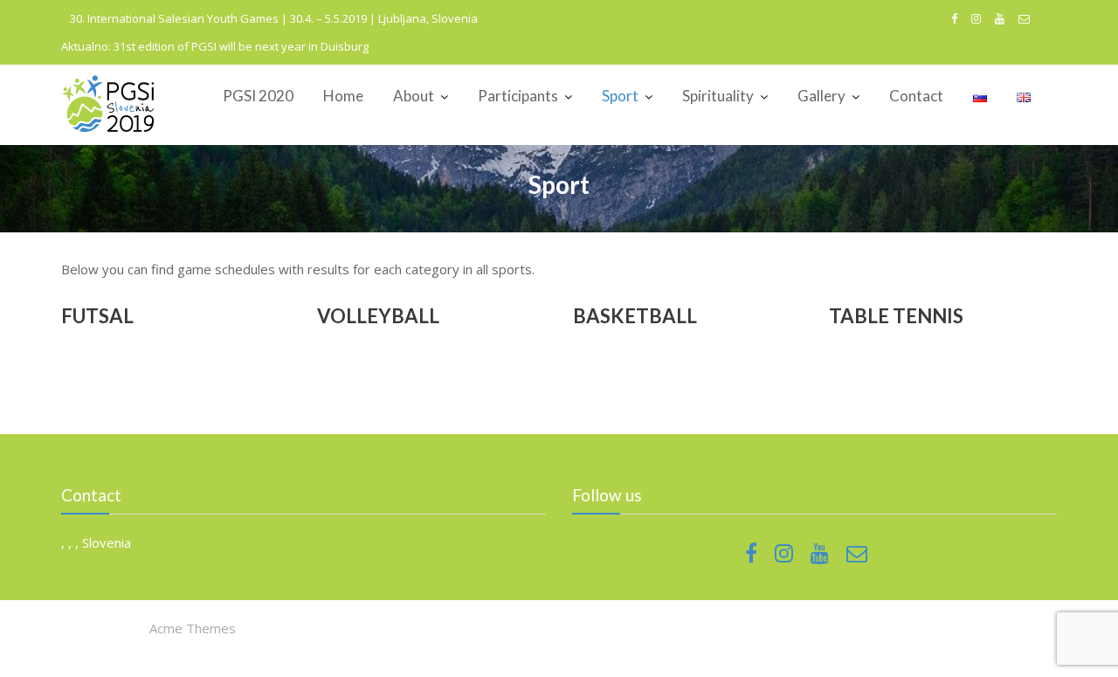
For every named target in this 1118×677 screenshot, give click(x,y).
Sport (620, 95)
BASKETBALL (635, 316)
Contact (916, 95)
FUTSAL (97, 316)
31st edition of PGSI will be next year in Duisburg (241, 46)
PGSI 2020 (258, 95)
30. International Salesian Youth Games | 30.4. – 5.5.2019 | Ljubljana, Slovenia (274, 18)
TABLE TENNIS (896, 316)
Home (343, 95)
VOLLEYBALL (378, 316)
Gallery (821, 95)
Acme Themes (192, 628)
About (413, 95)
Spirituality (718, 95)
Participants (518, 95)
